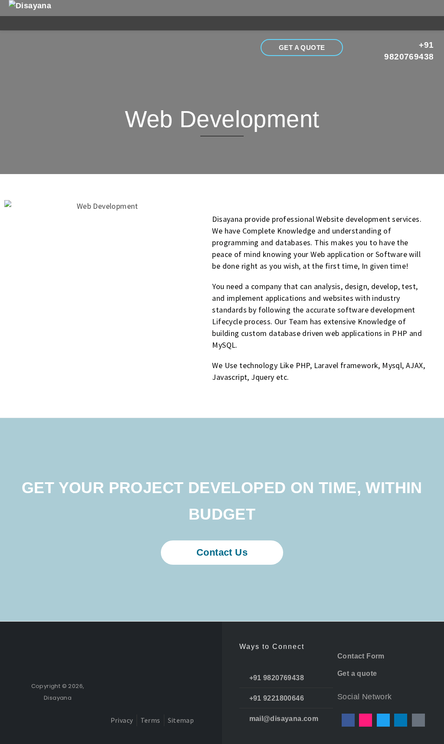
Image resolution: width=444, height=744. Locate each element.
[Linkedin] (400, 720)
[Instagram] (365, 720)
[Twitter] (383, 720)
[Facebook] (348, 720)
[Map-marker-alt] (418, 720)
